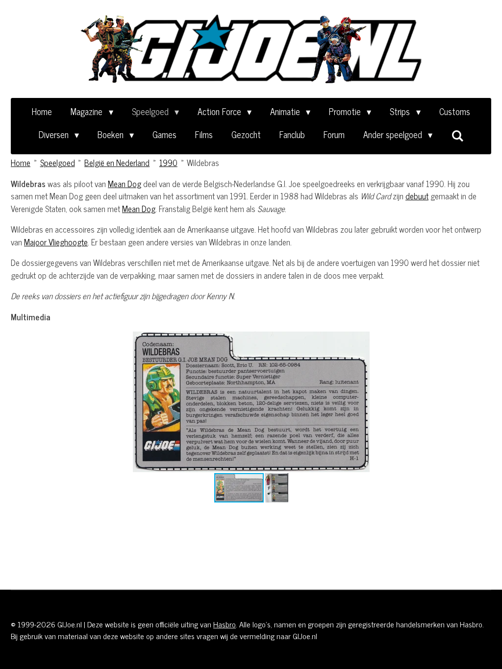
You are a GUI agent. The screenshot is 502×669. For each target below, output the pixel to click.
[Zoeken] (457, 135)
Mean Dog (124, 184)
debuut (416, 196)
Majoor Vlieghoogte (56, 242)
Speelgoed (57, 162)
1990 (168, 162)
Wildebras (203, 162)
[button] (427, 340)
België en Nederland (117, 162)
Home (20, 162)
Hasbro (224, 624)
